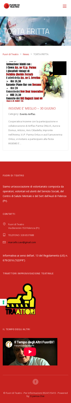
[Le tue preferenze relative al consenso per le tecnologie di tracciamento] (3, 302)
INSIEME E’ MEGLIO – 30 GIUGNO (32, 108)
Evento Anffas (27, 114)
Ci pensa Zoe (37, 396)
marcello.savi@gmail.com (22, 242)
